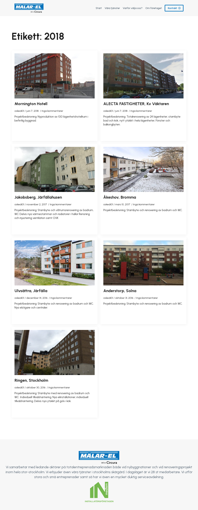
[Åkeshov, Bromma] (143, 169)
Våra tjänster (112, 8)
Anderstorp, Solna (119, 290)
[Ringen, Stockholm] (54, 352)
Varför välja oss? (132, 8)
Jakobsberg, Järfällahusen (38, 197)
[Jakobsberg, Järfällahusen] (54, 169)
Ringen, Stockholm (31, 380)
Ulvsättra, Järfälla (30, 290)
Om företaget (153, 8)
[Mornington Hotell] (54, 75)
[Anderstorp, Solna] (143, 262)
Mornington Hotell (30, 103)
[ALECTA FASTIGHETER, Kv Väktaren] (143, 75)
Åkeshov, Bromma (119, 197)
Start (99, 8)
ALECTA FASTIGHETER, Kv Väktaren (136, 103)
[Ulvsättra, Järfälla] (54, 262)
